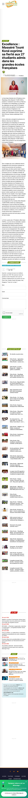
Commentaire (5, 298)
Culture (24, 776)
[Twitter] (14, 771)
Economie (17, 776)
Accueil (4, 776)
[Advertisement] (14, 21)
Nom (3, 285)
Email (3, 291)
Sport (10, 778)
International (17, 778)
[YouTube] (17, 771)
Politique (10, 776)
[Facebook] (10, 771)
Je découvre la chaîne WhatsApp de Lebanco (14, 793)
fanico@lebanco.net (8, 692)
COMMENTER (6, 317)
